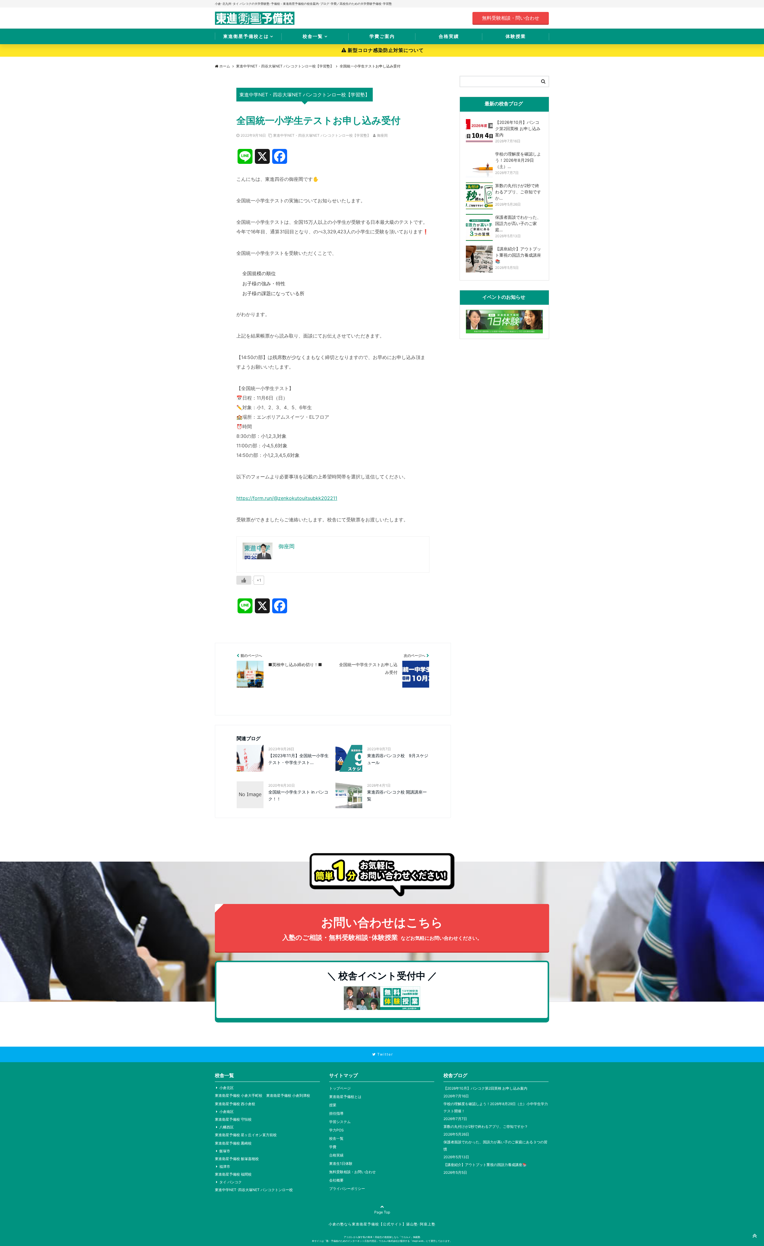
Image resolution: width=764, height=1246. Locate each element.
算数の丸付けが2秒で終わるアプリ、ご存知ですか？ (485, 1126)
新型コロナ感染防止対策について (386, 50)
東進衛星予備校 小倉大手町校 (238, 1095)
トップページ (340, 1088)
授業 (332, 1105)
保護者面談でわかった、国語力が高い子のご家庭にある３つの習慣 (495, 1145)
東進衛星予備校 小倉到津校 (288, 1095)
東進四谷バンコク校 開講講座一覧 (397, 795)
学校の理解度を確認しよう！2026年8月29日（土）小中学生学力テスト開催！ (495, 1107)
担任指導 (336, 1113)
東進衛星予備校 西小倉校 (235, 1104)
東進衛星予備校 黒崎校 (233, 1143)
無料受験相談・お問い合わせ (352, 1172)
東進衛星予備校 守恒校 (233, 1119)
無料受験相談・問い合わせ (510, 18)
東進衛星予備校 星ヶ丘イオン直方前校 (246, 1135)
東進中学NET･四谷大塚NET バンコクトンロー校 (254, 1190)
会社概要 (336, 1180)
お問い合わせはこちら (382, 928)
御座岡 (382, 135)
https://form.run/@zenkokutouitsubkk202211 (286, 498)
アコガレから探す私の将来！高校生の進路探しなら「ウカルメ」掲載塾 (382, 1237)
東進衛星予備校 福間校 (233, 1174)
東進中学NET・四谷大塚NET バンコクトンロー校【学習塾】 (322, 135)
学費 (332, 1147)
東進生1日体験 (340, 1163)
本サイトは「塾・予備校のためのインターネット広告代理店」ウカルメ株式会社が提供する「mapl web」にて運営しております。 (382, 1240)
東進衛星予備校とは (246, 36)
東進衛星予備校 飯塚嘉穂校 (237, 1158)
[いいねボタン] (243, 580)
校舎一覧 (313, 36)
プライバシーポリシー (347, 1188)
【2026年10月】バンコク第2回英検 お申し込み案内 (485, 1088)
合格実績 (449, 36)
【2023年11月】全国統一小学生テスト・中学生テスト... (298, 759)
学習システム (340, 1121)
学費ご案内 (382, 36)
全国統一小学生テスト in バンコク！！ (298, 795)
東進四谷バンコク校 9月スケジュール (397, 759)
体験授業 (516, 36)
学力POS (336, 1130)
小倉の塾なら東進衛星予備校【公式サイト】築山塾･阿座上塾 (382, 1224)
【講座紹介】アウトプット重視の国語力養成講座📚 (485, 1164)
